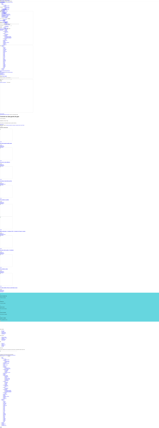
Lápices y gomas (5, 375)
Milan (4, 412)
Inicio (0, 114)
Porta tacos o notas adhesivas (5, 162)
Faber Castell (5, 405)
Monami (4, 413)
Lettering (4, 381)
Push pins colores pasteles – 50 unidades (7, 250)
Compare (3, 424)
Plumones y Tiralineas (6, 396)
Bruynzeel (4, 403)
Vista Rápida (1, 147)
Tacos (6, 386)
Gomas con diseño (7, 378)
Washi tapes (4, 44)
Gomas (6, 377)
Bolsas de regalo (7, 5)
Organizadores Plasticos (8, 391)
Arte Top (4, 401)
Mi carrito (3, 331)
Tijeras (4, 397)
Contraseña (1, 79)
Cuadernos (6, 382)
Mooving (4, 414)
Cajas (4, 364)
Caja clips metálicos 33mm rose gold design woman (8, 287)
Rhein (4, 417)
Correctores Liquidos (7, 368)
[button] (2, 146)
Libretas (6, 371)
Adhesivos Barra (7, 7)
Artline (4, 402)
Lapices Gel (6, 379)
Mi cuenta (3, 330)
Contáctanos (3, 333)
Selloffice (4, 418)
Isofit (4, 409)
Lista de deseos (4, 332)
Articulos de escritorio (6, 114)
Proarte (4, 416)
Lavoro (4, 410)
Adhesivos (4, 6)
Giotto (4, 407)
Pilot (4, 415)
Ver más (3, 346)
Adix (4, 400)
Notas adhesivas (4, 339)
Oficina (2, 114)
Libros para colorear (7, 372)
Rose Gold (3, 343)
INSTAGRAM (3, 0)
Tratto (4, 421)
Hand (4, 408)
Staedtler (4, 420)
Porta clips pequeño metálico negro (6, 143)
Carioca (4, 404)
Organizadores (3, 344)
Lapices (6, 383)
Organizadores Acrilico (8, 390)
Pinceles (4, 395)
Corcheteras (4, 366)
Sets (5, 393)
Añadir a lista (1, 124)
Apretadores (5, 362)
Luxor (4, 411)
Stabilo (4, 419)
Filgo (4, 406)
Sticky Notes (6, 385)
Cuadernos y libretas (4, 337)
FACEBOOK (8, 0)
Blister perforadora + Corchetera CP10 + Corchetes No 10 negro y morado (12, 231)
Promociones (5, 392)
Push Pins (6, 388)
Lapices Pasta (7, 380)
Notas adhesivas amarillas (4, 199)
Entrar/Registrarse (4, 425)
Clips (4, 365)
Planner (4, 394)
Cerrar (1, 141)
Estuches (3, 345)
